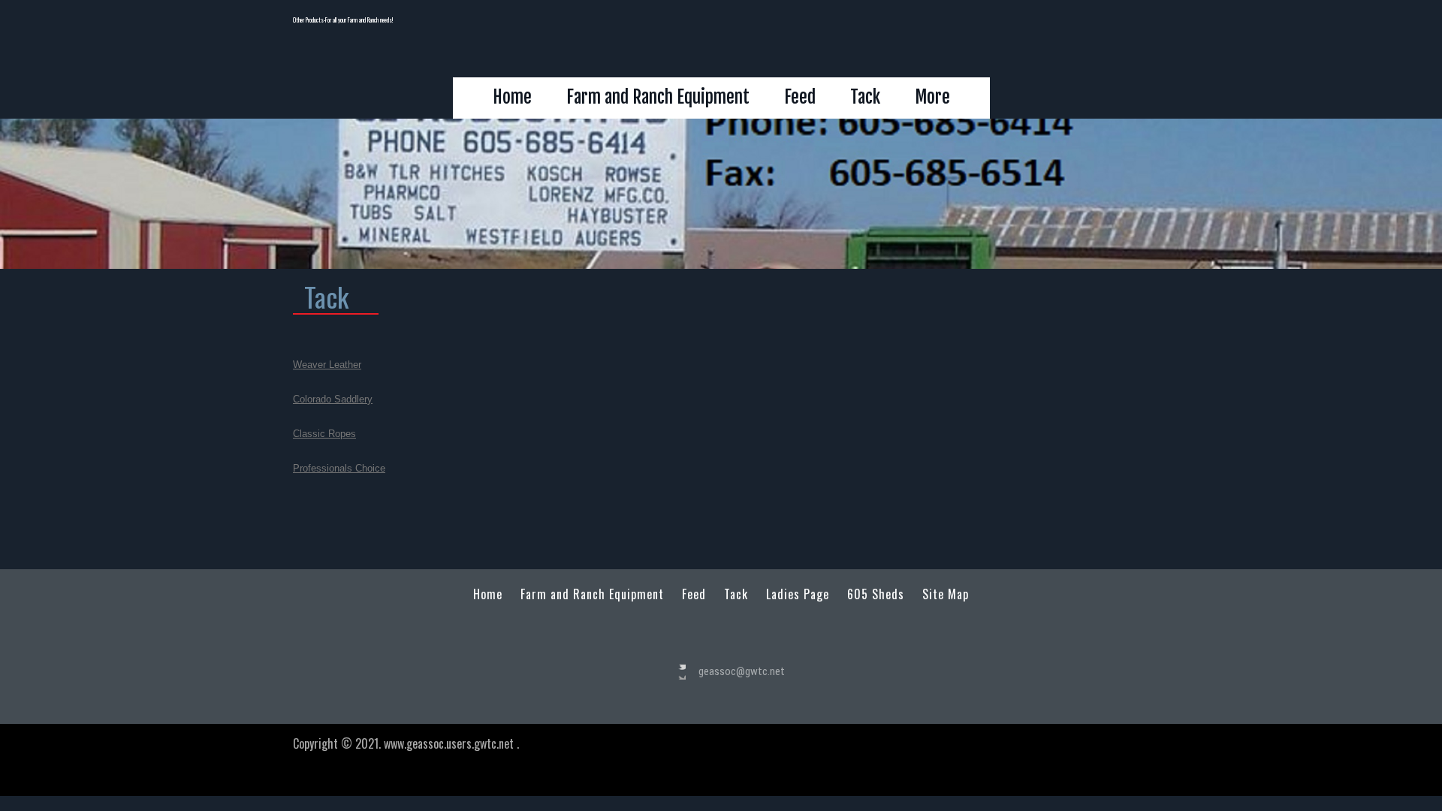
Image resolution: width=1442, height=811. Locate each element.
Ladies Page (797, 594)
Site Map (945, 594)
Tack (865, 97)
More (932, 97)
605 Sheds (875, 594)
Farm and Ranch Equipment (658, 97)
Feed (800, 97)
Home (512, 97)
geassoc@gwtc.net (741, 671)
